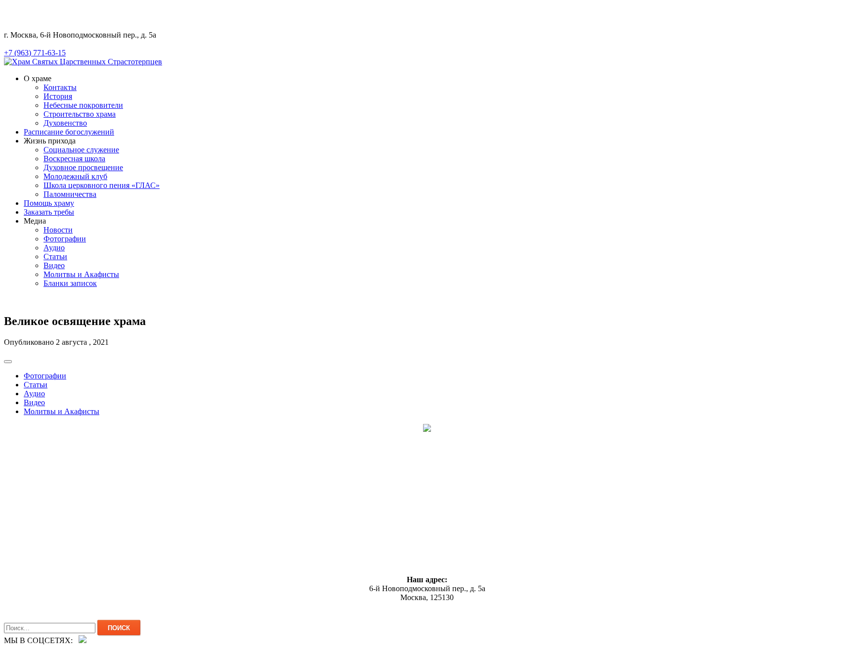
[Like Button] (8, 361)
